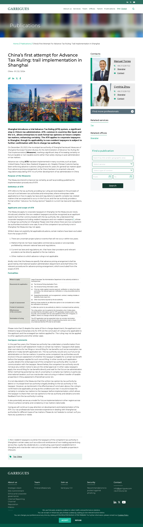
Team (84, 9)
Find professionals (42, 488)
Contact (120, 73)
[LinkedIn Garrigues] (115, 502)
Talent (100, 9)
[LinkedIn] (13, 78)
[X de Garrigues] (130, 2)
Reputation (13, 504)
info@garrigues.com (123, 489)
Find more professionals (105, 111)
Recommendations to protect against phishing (96, 490)
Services (77, 9)
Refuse (78, 520)
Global (124, 9)
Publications (109, 9)
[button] (9, 78)
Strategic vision (14, 488)
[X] (17, 78)
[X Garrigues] (119, 502)
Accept (64, 520)
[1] (73, 219)
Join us (64, 482)
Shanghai (121, 69)
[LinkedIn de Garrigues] (127, 2)
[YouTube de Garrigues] (134, 2)
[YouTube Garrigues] (124, 502)
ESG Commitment (16, 491)
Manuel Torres (122, 61)
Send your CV (66, 488)
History (11, 507)
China (19, 457)
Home (15, 44)
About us (67, 9)
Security (91, 482)
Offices (92, 9)
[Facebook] (20, 78)
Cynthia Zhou (122, 86)
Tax (14, 457)
